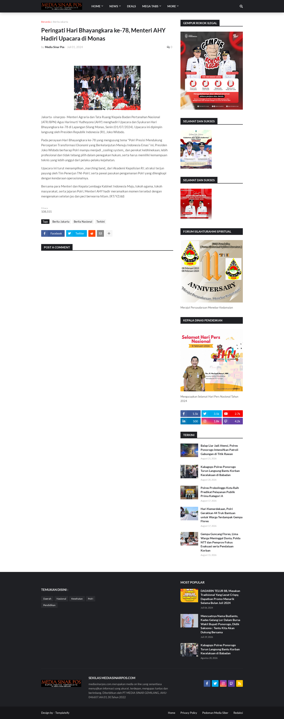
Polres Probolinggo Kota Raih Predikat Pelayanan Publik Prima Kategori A (220, 492)
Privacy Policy (188, 712)
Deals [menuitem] (131, 6)
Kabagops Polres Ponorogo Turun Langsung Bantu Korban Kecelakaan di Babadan (220, 471)
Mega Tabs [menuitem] (150, 6)
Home (171, 712)
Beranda (46, 21)
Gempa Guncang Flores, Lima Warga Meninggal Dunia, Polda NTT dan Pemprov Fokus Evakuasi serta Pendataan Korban (220, 542)
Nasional (61, 598)
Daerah (47, 598)
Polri (90, 598)
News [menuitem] (113, 6)
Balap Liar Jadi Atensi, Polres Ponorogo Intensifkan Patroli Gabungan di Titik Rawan (219, 449)
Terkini (100, 221)
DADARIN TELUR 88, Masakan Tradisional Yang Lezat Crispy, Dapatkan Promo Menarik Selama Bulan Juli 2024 (220, 597)
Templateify (62, 712)
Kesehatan (77, 598)
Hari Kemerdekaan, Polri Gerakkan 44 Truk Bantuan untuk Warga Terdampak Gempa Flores (221, 515)
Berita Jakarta (60, 21)
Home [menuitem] (95, 6)
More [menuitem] (171, 6)
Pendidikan (49, 605)
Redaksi (238, 712)
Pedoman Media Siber (215, 712)
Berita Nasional (83, 221)
